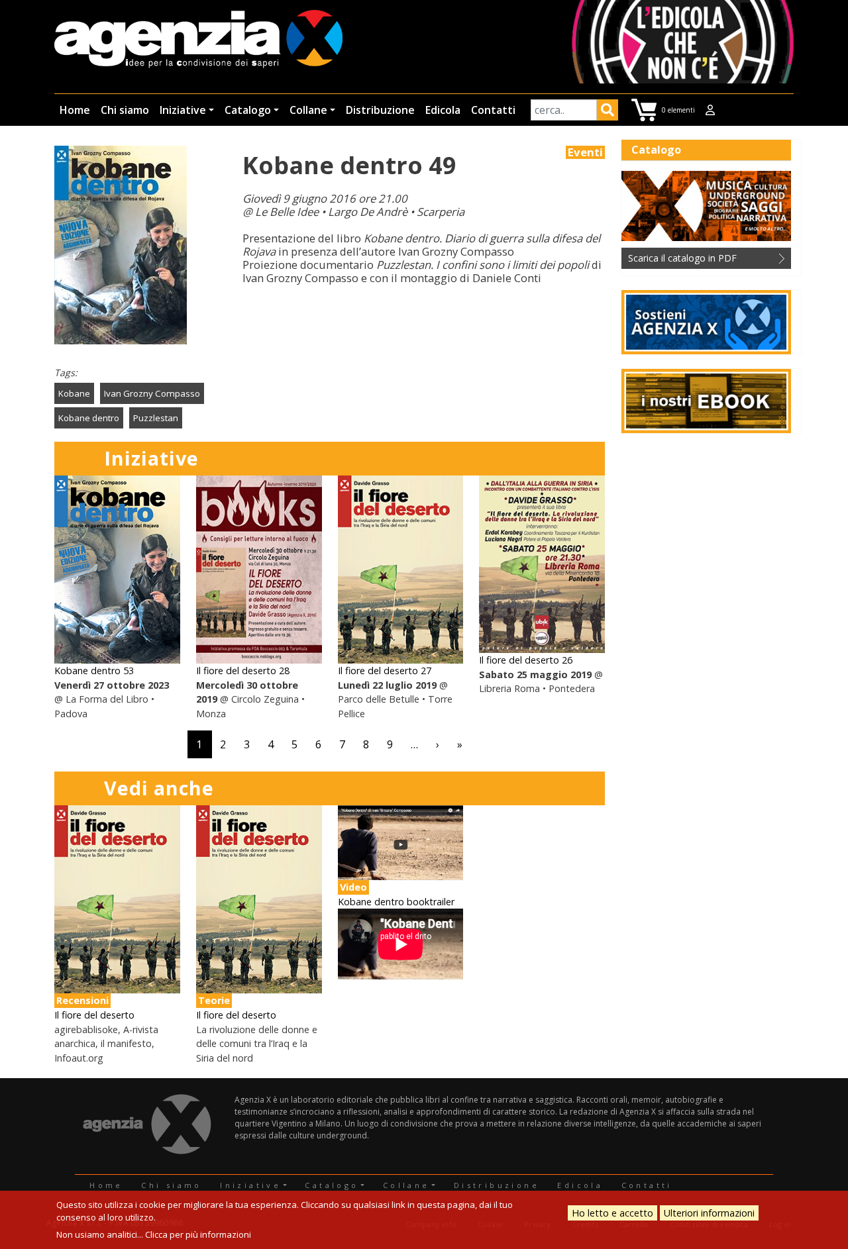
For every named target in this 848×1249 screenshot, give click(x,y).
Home (75, 110)
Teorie (214, 1000)
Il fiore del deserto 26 (525, 660)
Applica (607, 112)
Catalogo (248, 110)
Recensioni (82, 1000)
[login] (710, 110)
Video (353, 887)
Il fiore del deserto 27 (384, 670)
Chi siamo (125, 110)
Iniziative (183, 110)
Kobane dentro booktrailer (396, 901)
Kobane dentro (88, 418)
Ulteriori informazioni (709, 1213)
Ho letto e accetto (612, 1213)
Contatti (493, 110)
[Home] (198, 40)
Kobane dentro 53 (94, 670)
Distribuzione (380, 110)
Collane (308, 110)
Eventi (585, 152)
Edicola (442, 110)
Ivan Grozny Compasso (152, 393)
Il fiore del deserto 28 (243, 670)
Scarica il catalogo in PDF (682, 258)
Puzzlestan (155, 418)
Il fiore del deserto (94, 1015)
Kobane (74, 393)
